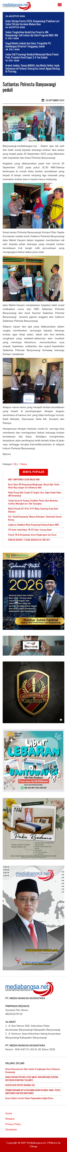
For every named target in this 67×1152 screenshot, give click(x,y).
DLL (16, 464)
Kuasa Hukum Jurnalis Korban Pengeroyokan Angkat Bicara (29, 1098)
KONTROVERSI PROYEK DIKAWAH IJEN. (20, 1085)
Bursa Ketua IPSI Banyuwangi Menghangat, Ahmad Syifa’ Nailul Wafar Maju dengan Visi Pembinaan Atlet (33, 486)
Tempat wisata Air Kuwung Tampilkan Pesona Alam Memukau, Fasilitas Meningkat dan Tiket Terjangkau (33, 502)
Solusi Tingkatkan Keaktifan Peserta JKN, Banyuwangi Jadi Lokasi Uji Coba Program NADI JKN (31, 33)
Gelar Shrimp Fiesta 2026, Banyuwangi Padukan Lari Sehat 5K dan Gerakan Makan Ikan (32, 22)
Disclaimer (11, 1129)
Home (8, 1113)
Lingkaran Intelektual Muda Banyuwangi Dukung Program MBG (33, 524)
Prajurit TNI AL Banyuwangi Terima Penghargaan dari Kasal (32, 534)
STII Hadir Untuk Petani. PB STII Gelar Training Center (30, 529)
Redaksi (9, 1118)
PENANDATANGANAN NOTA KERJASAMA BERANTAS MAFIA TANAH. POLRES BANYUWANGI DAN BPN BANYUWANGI (32, 1092)
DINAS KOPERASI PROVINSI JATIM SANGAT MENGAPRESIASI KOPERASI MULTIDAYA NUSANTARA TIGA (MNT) (31, 1079)
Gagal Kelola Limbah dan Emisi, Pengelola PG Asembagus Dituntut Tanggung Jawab (28, 44)
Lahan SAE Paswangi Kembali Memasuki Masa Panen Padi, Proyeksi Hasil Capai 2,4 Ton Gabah (32, 55)
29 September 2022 (54, 100)
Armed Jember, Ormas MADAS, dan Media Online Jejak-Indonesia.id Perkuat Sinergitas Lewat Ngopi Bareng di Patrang (32, 68)
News (24, 464)
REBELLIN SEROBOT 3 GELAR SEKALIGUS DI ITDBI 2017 (29, 539)
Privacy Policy (13, 1124)
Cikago (34, 1146)
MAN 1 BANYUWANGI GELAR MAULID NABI (24, 479)
